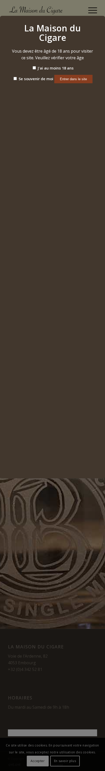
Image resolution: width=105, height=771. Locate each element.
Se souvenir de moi (35, 78)
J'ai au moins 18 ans (55, 67)
